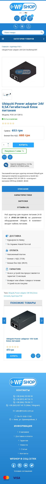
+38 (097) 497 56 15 (24, 399)
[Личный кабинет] (29, 26)
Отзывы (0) (23, 207)
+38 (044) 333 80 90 (24, 396)
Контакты (24, 453)
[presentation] (4, 321)
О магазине (24, 432)
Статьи (24, 449)
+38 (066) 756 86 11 (24, 402)
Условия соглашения (23, 471)
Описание (23, 189)
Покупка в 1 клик (13, 151)
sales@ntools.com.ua (24, 411)
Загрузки (23, 201)
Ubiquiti (11, 293)
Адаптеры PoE (16, 296)
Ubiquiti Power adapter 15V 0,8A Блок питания (22, 340)
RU (26, 13)
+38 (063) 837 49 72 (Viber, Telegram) (24, 405)
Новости (24, 445)
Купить (23, 144)
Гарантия (24, 440)
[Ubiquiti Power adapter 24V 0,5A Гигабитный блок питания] (23, 72)
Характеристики (23, 195)
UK (20, 13)
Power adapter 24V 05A (24, 293)
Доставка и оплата (24, 436)
